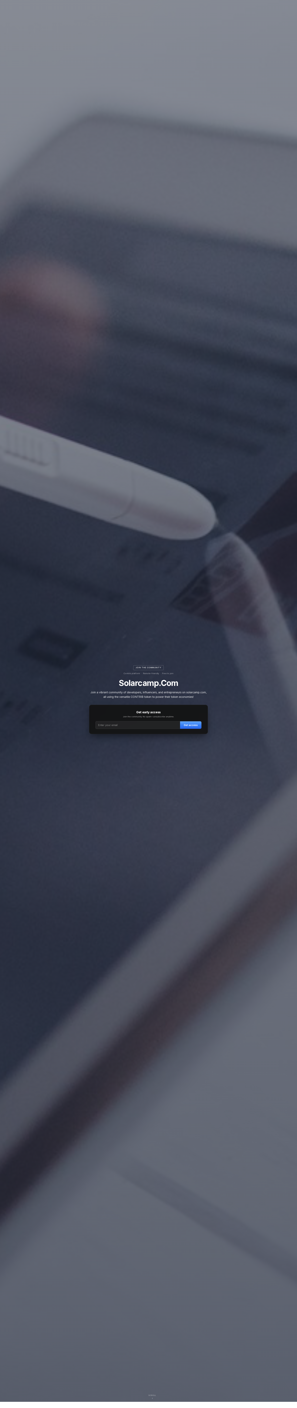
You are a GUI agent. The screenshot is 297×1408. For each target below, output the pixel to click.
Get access (191, 725)
